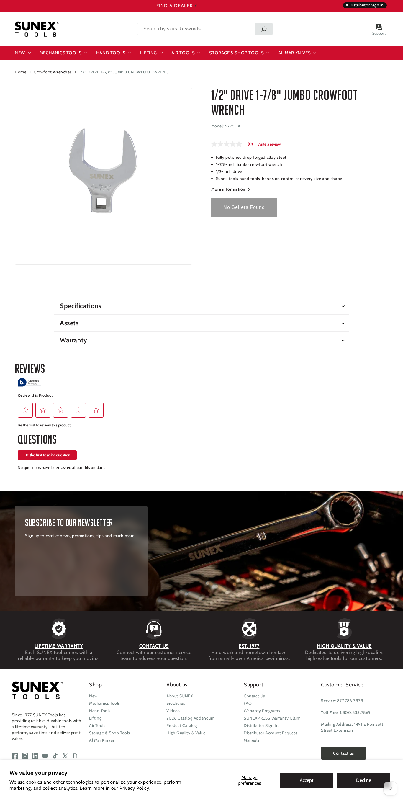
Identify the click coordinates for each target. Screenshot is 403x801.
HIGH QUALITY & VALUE (344, 646)
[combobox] (205, 29)
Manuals (251, 740)
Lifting (95, 718)
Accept (306, 780)
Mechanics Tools (104, 703)
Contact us (343, 753)
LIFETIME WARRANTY (59, 646)
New (93, 696)
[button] (23, 53)
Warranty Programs (262, 710)
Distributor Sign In (261, 725)
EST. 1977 (249, 646)
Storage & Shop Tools (109, 732)
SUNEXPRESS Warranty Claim (272, 718)
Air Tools (97, 725)
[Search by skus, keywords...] (264, 29)
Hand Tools (100, 710)
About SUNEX (179, 696)
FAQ (248, 703)
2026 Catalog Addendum (190, 718)
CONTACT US (154, 646)
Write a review (269, 144)
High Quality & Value (186, 732)
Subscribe (46, 589)
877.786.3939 (350, 700)
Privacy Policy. (134, 788)
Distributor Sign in (366, 5)
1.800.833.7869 (355, 712)
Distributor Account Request (270, 732)
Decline (363, 780)
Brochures (175, 703)
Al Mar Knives (102, 740)
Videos (173, 710)
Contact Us (254, 696)
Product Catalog (181, 725)
